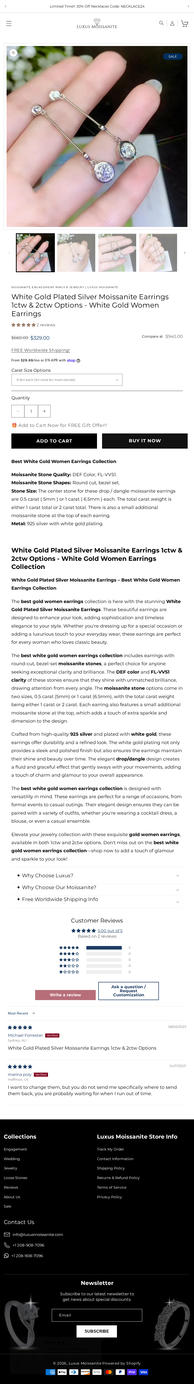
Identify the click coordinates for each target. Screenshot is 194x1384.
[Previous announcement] (5, 6)
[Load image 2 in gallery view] (76, 253)
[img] (20, 1027)
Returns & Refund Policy (118, 1178)
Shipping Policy (111, 1168)
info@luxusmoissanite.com (38, 1234)
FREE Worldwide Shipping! (40, 350)
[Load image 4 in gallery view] (158, 253)
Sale (7, 1206)
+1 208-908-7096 (28, 1245)
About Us (12, 1197)
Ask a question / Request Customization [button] (128, 990)
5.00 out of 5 (110, 930)
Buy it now (145, 441)
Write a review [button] (65, 995)
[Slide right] (184, 252)
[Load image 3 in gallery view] (117, 253)
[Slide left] (9, 252)
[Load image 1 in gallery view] (35, 253)
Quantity (20, 397)
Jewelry (10, 1168)
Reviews (11, 1187)
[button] (9, 23)
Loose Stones (15, 1178)
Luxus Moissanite (85, 1363)
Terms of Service (111, 1187)
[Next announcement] (188, 6)
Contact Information (115, 1159)
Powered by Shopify (121, 1363)
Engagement (15, 1149)
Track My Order (110, 1149)
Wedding (12, 1159)
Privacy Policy (109, 1197)
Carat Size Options (31, 370)
